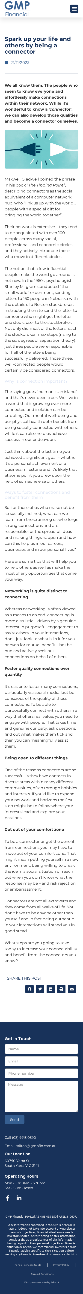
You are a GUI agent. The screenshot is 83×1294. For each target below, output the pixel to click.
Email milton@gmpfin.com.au (30, 1146)
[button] (74, 9)
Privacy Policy (61, 1264)
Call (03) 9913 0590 (20, 1137)
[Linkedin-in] (19, 1198)
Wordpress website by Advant (41, 1282)
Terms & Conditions (42, 1274)
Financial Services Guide (26, 1264)
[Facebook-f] (7, 1198)
